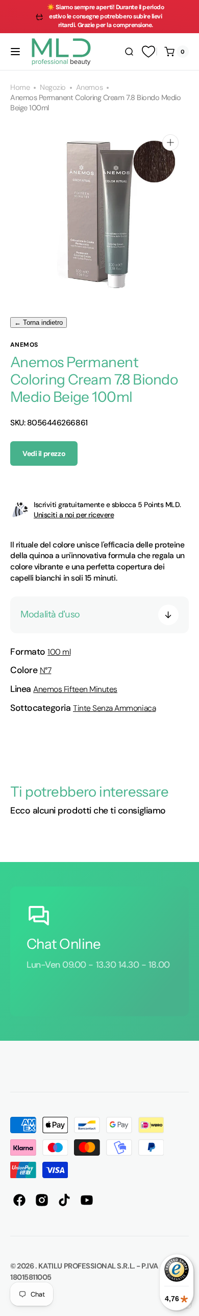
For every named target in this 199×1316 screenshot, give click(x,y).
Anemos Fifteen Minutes (75, 689)
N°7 (46, 670)
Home (20, 87)
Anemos (89, 87)
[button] (15, 51)
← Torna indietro (38, 322)
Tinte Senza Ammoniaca (114, 708)
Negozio (53, 87)
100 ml (58, 652)
